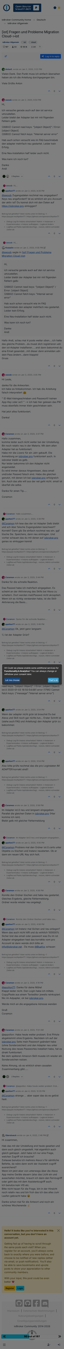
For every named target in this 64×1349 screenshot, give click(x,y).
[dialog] (32, 674)
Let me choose (12, 680)
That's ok (53, 680)
